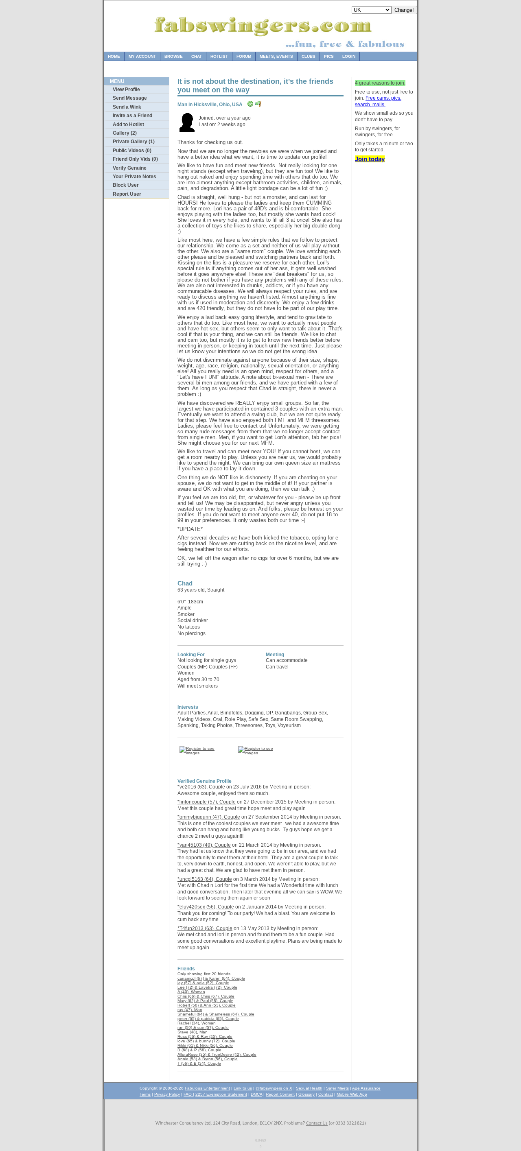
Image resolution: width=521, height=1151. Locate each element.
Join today (370, 158)
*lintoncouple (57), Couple (206, 802)
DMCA (256, 1094)
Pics (329, 56)
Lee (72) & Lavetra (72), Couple (207, 987)
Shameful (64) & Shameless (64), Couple (215, 1014)
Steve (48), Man (192, 1032)
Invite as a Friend (132, 115)
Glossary (306, 1094)
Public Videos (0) (132, 150)
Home (114, 56)
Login (348, 56)
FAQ (188, 1094)
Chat (196, 56)
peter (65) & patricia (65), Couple (208, 1018)
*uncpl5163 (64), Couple (204, 879)
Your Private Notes (134, 176)
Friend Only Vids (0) (135, 159)
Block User (126, 185)
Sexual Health (309, 1088)
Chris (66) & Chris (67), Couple (205, 996)
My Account (142, 56)
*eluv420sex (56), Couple (205, 907)
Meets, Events (276, 56)
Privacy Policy (167, 1094)
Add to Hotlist (128, 124)
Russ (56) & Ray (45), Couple (204, 1036)
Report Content (280, 1094)
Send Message (130, 98)
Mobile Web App (352, 1094)
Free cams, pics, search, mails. (378, 101)
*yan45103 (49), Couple (204, 845)
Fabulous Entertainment (207, 1088)
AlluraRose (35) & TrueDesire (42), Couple (216, 1054)
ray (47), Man (189, 1009)
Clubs (308, 56)
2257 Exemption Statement (221, 1094)
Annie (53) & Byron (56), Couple (207, 1059)
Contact (325, 1094)
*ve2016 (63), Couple (201, 787)
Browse (173, 56)
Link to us (243, 1088)
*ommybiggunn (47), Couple (208, 817)
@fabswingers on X (274, 1088)
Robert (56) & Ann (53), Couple (206, 1005)
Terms (145, 1094)
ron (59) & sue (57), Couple (203, 1027)
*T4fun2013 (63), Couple (204, 928)
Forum (243, 56)
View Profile (126, 89)
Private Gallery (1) (134, 141)
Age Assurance (366, 1088)
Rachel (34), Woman (196, 1023)
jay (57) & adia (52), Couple (203, 983)
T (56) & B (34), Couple (199, 1063)
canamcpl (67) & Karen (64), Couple (211, 978)
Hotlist (219, 56)
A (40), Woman (191, 991)
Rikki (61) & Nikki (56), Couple (205, 1045)
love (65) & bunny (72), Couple (206, 1041)
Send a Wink (127, 107)
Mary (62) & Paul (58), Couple (205, 1000)
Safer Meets (337, 1088)
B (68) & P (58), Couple (199, 1050)
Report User (127, 194)
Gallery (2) (125, 133)
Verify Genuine (130, 168)
